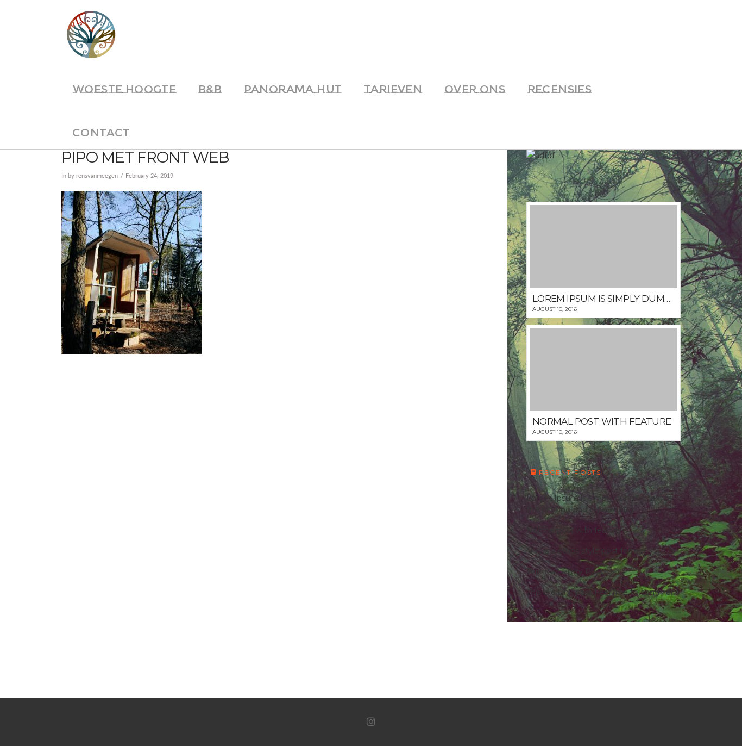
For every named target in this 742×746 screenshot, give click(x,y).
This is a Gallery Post (564, 571)
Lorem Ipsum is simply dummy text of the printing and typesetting (599, 503)
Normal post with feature (574, 530)
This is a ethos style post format (586, 551)
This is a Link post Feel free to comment (602, 592)
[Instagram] (371, 722)
